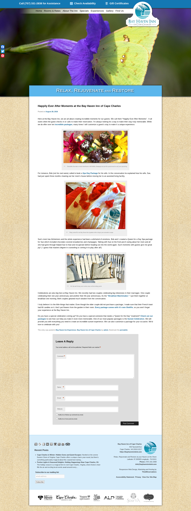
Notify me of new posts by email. (67, 419)
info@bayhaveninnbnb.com (146, 464)
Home (39, 11)
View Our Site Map (149, 477)
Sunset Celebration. (136, 319)
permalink (123, 330)
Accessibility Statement (125, 477)
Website (59, 409)
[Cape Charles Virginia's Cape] (66, 498)
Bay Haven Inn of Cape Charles (89, 330)
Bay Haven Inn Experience (66, 330)
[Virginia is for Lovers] (85, 498)
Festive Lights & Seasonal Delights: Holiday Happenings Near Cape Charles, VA (67, 462)
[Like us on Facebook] (35, 444)
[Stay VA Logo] (134, 498)
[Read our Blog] (59, 444)
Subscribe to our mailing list (47, 472)
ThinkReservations (149, 472)
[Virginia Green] (148, 498)
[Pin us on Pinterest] (51, 444)
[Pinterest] (2, 55)
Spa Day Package (90, 173)
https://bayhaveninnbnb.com (131, 452)
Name (60, 387)
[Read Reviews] (67, 444)
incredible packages (63, 124)
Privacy (138, 477)
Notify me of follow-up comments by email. (70, 415)
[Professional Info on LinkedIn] (47, 444)
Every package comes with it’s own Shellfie (114, 307)
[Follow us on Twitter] (43, 444)
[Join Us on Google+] (39, 444)
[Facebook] (2, 47)
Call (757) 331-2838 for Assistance (39, 3)
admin (106, 330)
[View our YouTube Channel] (63, 444)
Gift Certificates (119, 3)
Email (60, 398)
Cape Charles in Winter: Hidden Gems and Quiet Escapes (59, 455)
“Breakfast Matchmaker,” (118, 296)
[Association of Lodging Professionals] (113, 498)
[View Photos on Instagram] (55, 444)
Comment (61, 356)
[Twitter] (2, 51)
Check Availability (85, 3)
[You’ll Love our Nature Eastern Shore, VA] (96, 498)
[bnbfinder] (45, 498)
